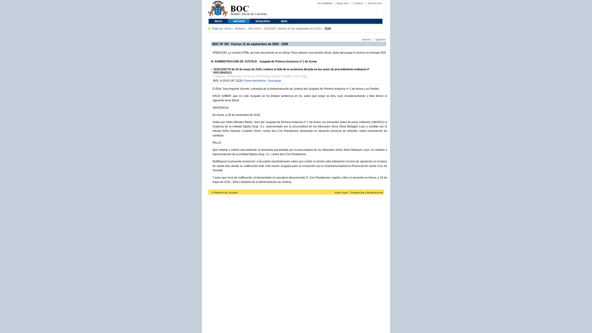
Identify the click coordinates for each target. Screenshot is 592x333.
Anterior (366, 39)
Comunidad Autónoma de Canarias (218, 9)
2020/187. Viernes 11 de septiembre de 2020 (292, 28)
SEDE (284, 21)
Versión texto (375, 3)
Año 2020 (254, 28)
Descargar (274, 80)
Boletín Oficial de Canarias (248, 9)
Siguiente (380, 39)
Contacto (358, 3)
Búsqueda (263, 21)
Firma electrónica (255, 80)
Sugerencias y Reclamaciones (367, 192)
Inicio (218, 21)
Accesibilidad (325, 3)
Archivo (239, 21)
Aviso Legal (341, 192)
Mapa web (342, 3)
